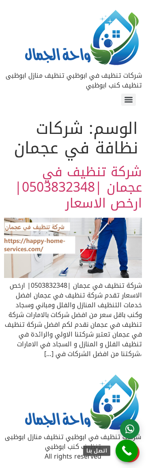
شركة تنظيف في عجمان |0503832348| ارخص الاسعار (78, 188)
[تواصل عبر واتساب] (130, 429)
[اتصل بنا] (127, 451)
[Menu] (128, 100)
